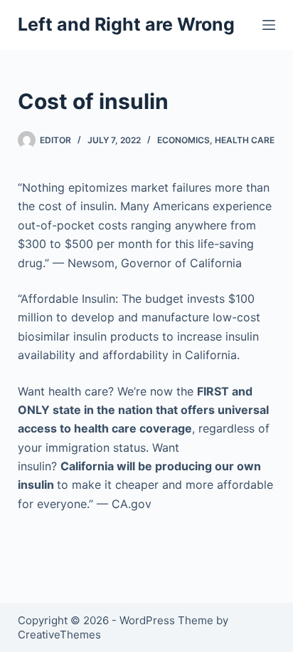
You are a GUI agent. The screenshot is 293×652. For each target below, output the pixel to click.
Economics (183, 140)
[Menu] (268, 25)
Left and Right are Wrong (126, 24)
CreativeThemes (59, 634)
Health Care (245, 140)
